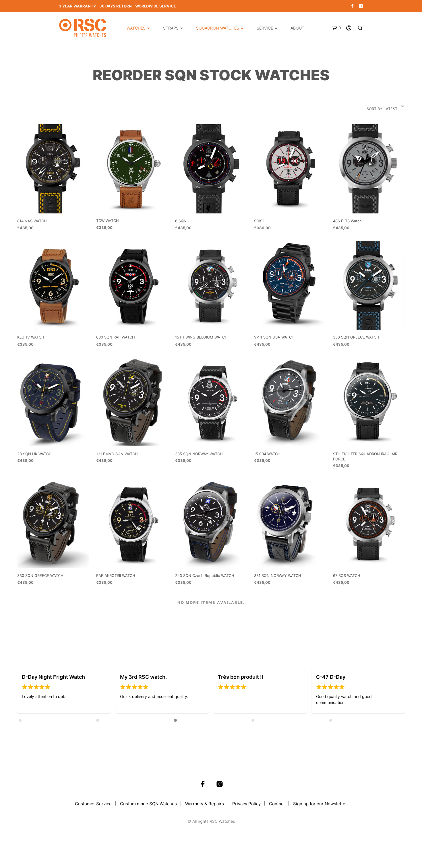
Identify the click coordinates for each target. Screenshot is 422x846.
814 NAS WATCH (32, 221)
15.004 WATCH (267, 454)
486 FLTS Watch (347, 221)
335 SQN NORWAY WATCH (199, 454)
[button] (29, 691)
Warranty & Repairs (204, 803)
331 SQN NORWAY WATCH (277, 575)
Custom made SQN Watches (148, 803)
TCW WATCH (107, 220)
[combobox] (386, 107)
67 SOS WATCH (346, 575)
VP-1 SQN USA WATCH (274, 337)
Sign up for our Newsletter (320, 803)
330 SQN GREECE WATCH (40, 575)
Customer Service (93, 803)
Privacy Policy (246, 803)
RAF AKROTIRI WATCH (115, 575)
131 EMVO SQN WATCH (117, 454)
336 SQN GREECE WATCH (356, 337)
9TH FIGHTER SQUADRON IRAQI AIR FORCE (365, 456)
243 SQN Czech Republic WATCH (204, 575)
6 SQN (181, 221)
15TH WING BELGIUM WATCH (201, 337)
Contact (277, 803)
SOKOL (260, 221)
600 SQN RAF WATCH (115, 337)
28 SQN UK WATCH (34, 454)
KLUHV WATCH (30, 337)
